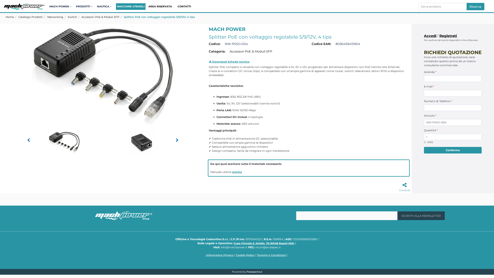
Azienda (430, 72)
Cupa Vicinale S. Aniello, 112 (263, 243)
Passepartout (254, 271)
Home (10, 17)
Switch (72, 17)
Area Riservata (160, 6)
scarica (237, 172)
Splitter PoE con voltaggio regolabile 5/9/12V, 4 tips (159, 17)
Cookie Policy (245, 255)
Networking (55, 17)
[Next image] (177, 140)
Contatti (184, 6)
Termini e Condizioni (271, 255)
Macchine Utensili (131, 6)
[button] (475, 6)
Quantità (431, 130)
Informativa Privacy (219, 255)
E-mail (429, 86)
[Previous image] (28, 140)
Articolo (430, 115)
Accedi (430, 36)
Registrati (448, 36)
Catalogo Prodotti (30, 17)
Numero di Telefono (438, 101)
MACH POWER (227, 29)
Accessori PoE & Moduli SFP (100, 17)
